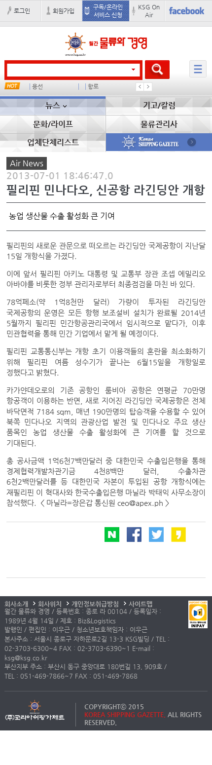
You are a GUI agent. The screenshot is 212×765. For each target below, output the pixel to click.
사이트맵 (140, 604)
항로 (93, 86)
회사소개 (16, 604)
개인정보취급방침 (95, 604)
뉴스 (52, 105)
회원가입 (63, 10)
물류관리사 (159, 124)
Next (147, 86)
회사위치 (50, 604)
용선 (37, 86)
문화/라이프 (53, 124)
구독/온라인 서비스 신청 (108, 10)
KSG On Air (149, 10)
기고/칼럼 (159, 105)
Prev (140, 86)
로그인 (22, 10)
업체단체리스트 (53, 142)
